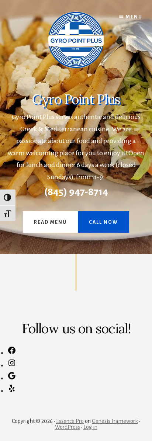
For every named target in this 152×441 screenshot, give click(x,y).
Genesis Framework (115, 421)
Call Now (103, 222)
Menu (134, 17)
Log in (90, 427)
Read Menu (50, 222)
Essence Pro (70, 421)
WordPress (67, 427)
